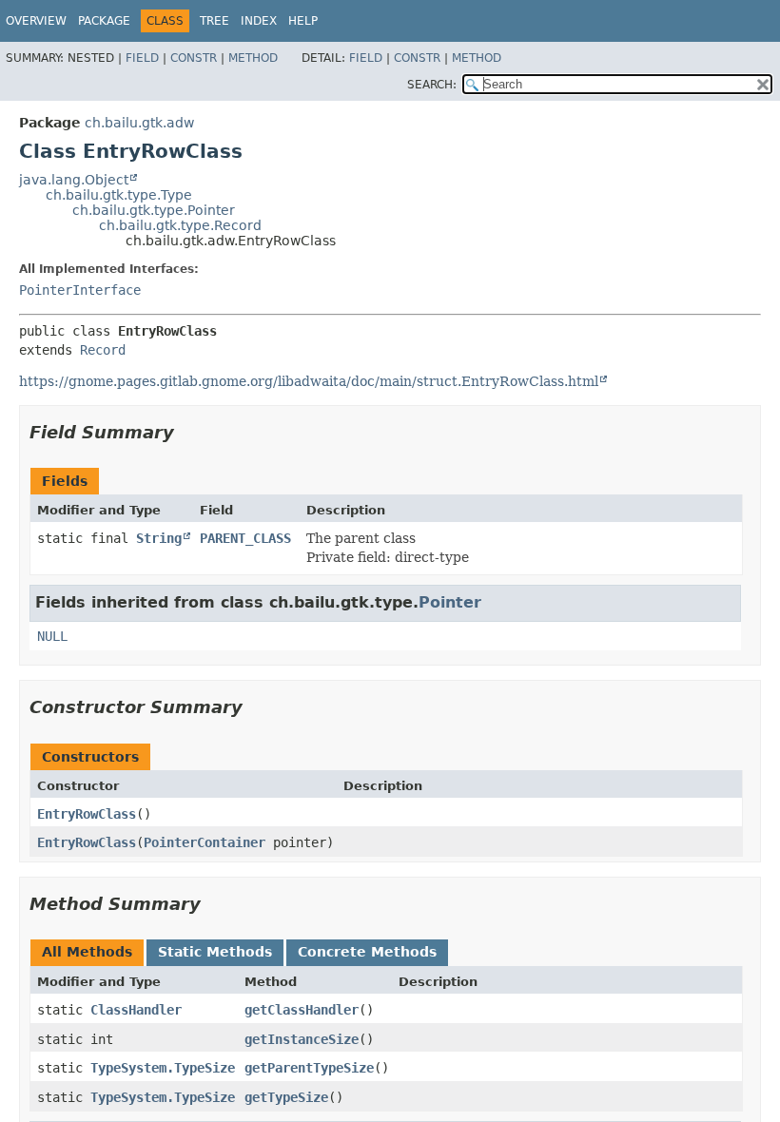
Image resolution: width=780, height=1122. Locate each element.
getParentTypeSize (309, 1067)
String (159, 538)
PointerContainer (204, 842)
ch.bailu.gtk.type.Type (119, 195)
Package (104, 21)
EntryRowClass (86, 814)
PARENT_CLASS (245, 538)
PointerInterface (80, 290)
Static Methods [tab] (215, 951)
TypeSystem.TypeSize (162, 1067)
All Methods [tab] (87, 951)
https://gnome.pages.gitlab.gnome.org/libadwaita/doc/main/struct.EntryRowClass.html (308, 381)
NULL (52, 636)
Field (142, 58)
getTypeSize (286, 1097)
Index (259, 21)
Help (303, 21)
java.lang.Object (73, 179)
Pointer (450, 602)
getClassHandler (301, 1009)
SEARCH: (432, 84)
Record (103, 350)
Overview (36, 21)
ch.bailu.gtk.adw (139, 122)
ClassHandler (136, 1009)
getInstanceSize (301, 1039)
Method (253, 58)
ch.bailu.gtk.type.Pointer (153, 210)
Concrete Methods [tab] (367, 951)
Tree (214, 21)
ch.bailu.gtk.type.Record (180, 225)
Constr (193, 58)
